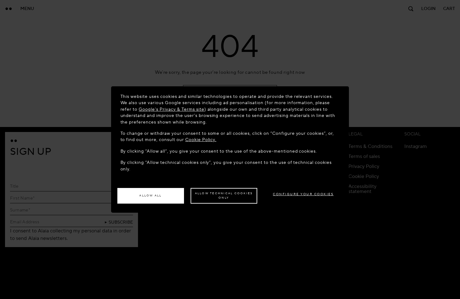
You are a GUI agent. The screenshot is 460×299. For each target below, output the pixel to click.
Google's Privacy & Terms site (171, 109)
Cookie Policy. (201, 139)
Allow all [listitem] (150, 195)
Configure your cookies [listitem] (303, 194)
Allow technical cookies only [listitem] (224, 195)
